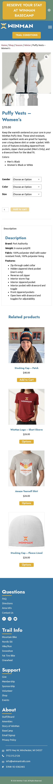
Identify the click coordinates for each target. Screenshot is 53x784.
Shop (11, 45)
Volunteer (7, 691)
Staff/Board (8, 716)
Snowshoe (7, 651)
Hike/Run (7, 646)
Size (4, 194)
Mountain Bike (9, 637)
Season (19, 45)
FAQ (4, 598)
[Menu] (50, 27)
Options (26, 441)
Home (4, 45)
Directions (7, 603)
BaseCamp (7, 730)
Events (5, 700)
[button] (46, 57)
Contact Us (7, 612)
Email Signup (8, 735)
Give (4, 677)
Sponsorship (8, 686)
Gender (6, 179)
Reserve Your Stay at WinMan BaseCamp (24, 10)
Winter (27, 45)
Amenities (7, 721)
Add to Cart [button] (27, 380)
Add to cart (20, 209)
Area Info (7, 608)
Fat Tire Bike (8, 655)
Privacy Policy (9, 740)
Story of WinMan (10, 726)
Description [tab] (10, 228)
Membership (8, 681)
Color (5, 186)
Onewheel (7, 660)
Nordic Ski (7, 641)
